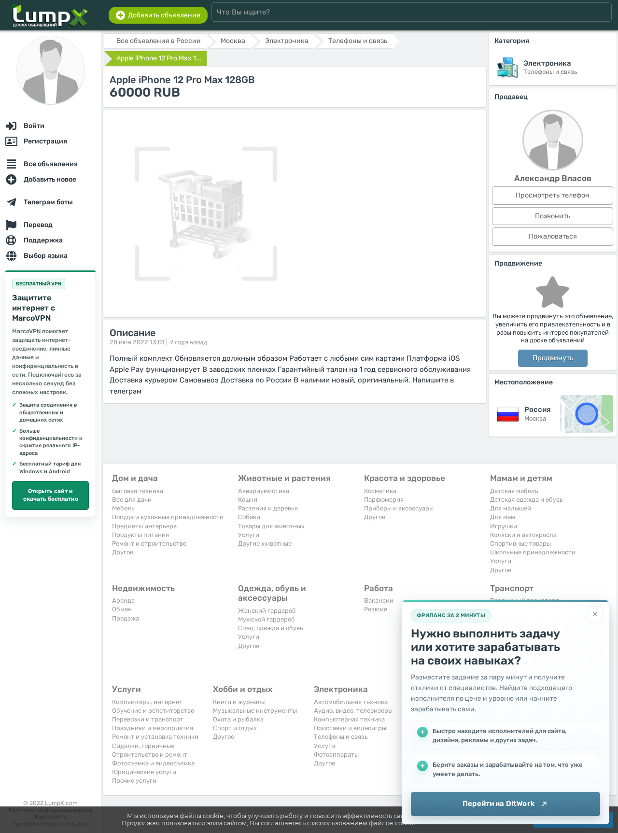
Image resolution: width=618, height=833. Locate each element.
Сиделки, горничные (143, 745)
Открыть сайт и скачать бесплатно (50, 495)
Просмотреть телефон (553, 195)
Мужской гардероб (266, 619)
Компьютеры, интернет (147, 702)
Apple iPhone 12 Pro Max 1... (159, 58)
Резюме (375, 609)
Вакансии (378, 600)
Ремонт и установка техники (155, 736)
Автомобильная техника (351, 702)
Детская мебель (514, 490)
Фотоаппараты (336, 754)
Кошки (247, 499)
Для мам (502, 517)
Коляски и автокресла (523, 534)
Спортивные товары (520, 543)
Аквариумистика (263, 490)
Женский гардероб (267, 610)
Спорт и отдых (235, 728)
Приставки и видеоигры (350, 728)
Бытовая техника (137, 490)
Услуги (248, 534)
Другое (122, 552)
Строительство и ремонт (149, 754)
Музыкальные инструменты (255, 710)
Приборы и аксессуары (399, 508)
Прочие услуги (134, 780)
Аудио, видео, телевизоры (353, 710)
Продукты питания (140, 534)
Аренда (123, 600)
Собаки (249, 517)
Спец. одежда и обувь (270, 628)
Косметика (380, 490)
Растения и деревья (268, 508)
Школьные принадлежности (533, 552)
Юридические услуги (144, 772)
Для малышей (510, 508)
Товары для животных (271, 526)
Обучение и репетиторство (153, 710)
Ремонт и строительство (149, 543)
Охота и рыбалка (238, 719)
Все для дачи (132, 499)
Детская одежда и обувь (526, 499)
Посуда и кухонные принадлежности (168, 517)
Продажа (125, 618)
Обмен (122, 609)
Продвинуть (553, 358)
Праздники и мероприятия (152, 728)
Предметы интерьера (144, 526)
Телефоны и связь (341, 736)
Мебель (123, 508)
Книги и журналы (239, 702)
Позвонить (552, 216)
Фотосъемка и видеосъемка (153, 763)
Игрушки (503, 526)
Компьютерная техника (349, 719)
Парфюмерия (384, 499)
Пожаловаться (553, 236)
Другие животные (265, 543)
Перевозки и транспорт (147, 719)
